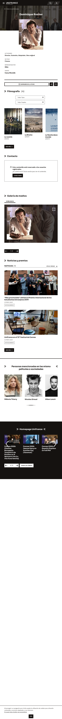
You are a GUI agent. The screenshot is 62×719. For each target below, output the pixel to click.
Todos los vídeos (26, 465)
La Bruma (28, 135)
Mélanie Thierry (10, 399)
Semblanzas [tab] (10, 201)
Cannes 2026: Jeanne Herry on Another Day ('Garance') (29, 449)
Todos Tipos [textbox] (21, 97)
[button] (53, 209)
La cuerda (8, 137)
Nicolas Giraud (31, 399)
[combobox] (30, 97)
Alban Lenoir (50, 399)
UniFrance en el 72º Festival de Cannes (20, 337)
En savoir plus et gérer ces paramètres (15, 712)
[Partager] (51, 84)
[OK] (31, 716)
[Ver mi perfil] (56, 3)
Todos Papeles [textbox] (22, 102)
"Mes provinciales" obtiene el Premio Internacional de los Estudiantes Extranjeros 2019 (28, 299)
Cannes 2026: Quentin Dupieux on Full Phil (49, 448)
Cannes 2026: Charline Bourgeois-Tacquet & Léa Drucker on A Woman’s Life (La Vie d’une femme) (11, 452)
